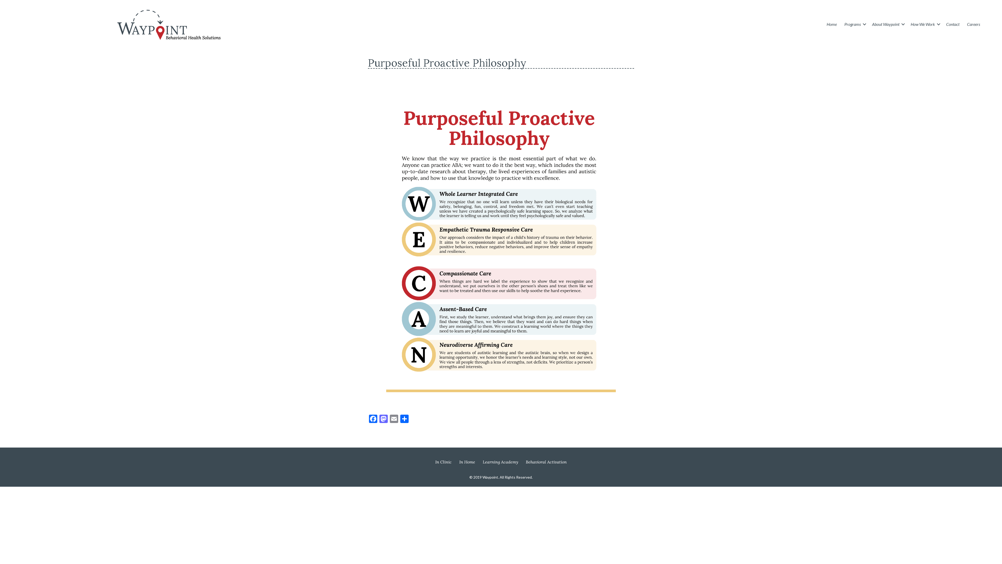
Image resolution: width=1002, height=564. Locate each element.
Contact (952, 24)
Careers (973, 24)
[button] (864, 24)
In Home (467, 462)
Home (832, 24)
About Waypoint (885, 24)
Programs (852, 24)
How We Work (923, 24)
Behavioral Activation (546, 462)
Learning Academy (500, 462)
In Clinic (443, 462)
